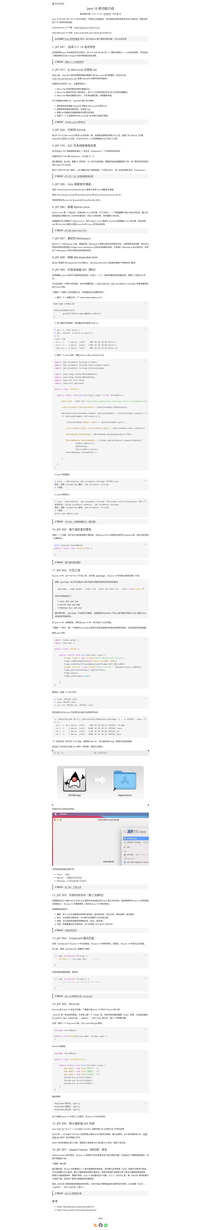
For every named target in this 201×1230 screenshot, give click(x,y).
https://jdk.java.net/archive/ (87, 27)
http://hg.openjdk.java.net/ (64, 78)
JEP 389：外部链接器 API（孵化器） (81, 521)
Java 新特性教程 (72, 39)
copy (145, 303)
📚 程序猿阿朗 (58, 3)
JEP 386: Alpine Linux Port (76, 230)
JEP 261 (61, 1129)
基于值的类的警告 (72, 562)
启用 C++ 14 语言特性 (74, 61)
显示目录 (107, 14)
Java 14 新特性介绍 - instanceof (78, 996)
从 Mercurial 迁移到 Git (75, 122)
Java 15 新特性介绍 (73, 1193)
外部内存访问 (71, 930)
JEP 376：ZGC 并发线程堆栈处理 (79, 176)
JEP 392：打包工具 (73, 887)
